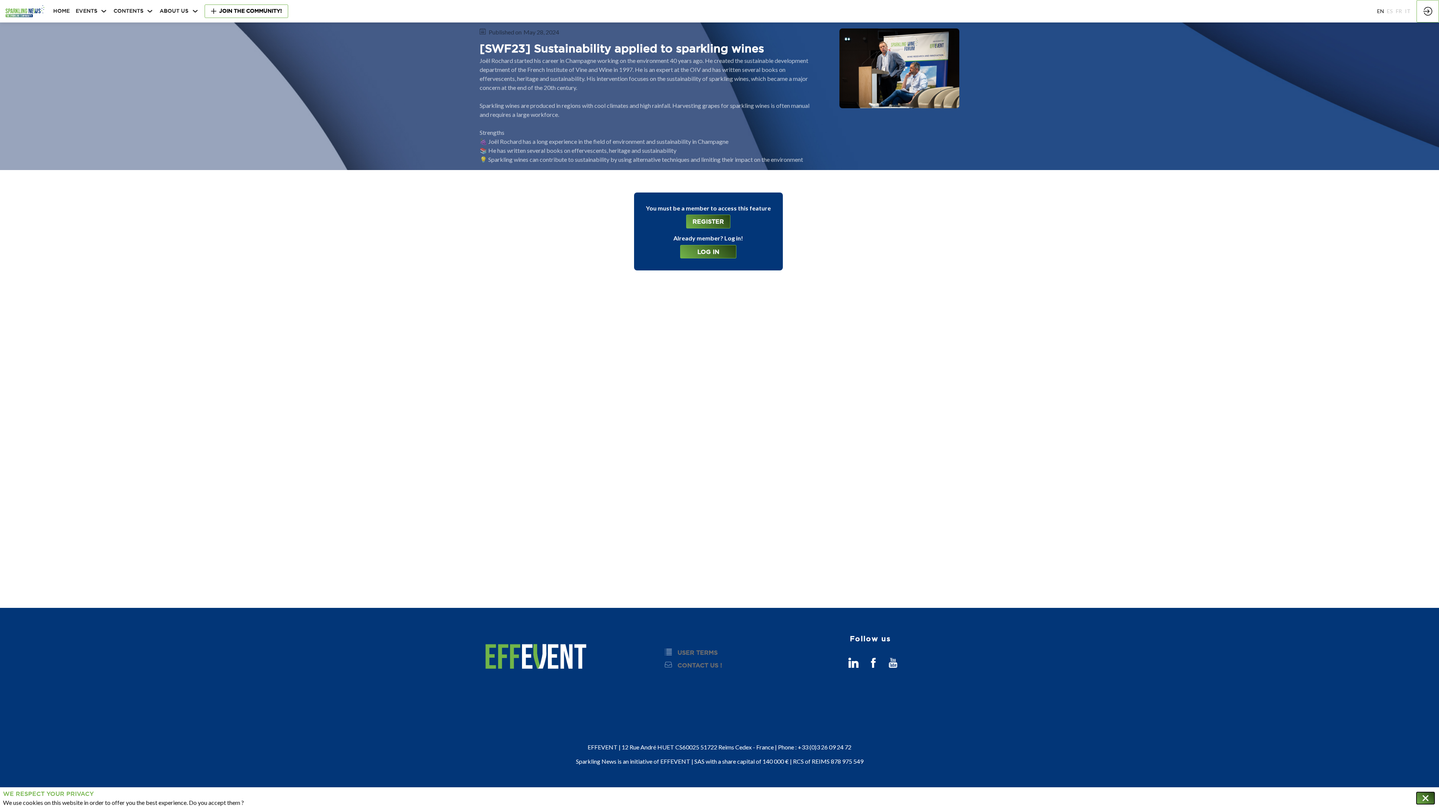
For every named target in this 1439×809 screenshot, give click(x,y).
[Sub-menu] (104, 11)
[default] (61, 11)
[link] (92, 11)
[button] (246, 11)
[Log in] (1428, 11)
